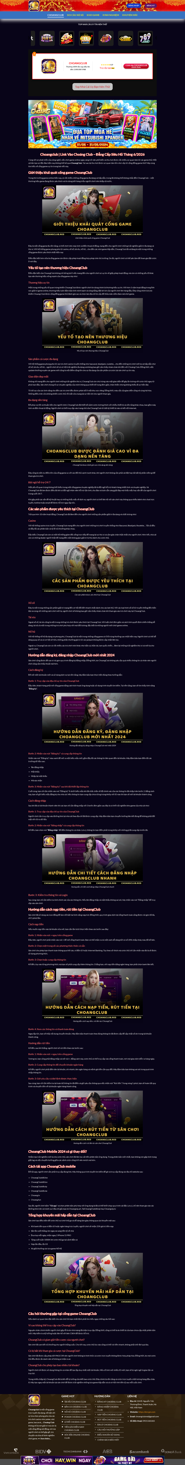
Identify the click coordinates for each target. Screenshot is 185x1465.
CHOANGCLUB (55, 15)
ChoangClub (76, 163)
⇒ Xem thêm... (44, 1438)
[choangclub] (40, 5)
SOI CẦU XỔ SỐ (75, 15)
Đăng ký (32, 688)
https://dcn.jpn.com (147, 1412)
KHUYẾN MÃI (130, 15)
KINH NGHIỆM (111, 15)
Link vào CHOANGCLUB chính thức (136, 66)
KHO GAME (93, 15)
